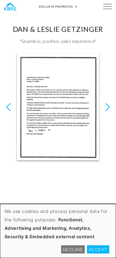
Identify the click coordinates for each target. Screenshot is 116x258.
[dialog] (58, 231)
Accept (98, 249)
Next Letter (8, 107)
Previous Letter (107, 107)
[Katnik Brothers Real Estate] (10, 6)
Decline (73, 249)
